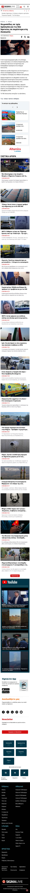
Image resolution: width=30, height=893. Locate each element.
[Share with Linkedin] (28, 37)
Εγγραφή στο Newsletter (15, 732)
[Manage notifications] (27, 890)
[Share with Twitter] (25, 37)
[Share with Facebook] (22, 37)
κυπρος (6, 98)
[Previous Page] (12, 107)
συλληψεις (16, 98)
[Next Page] (17, 107)
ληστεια (11, 98)
